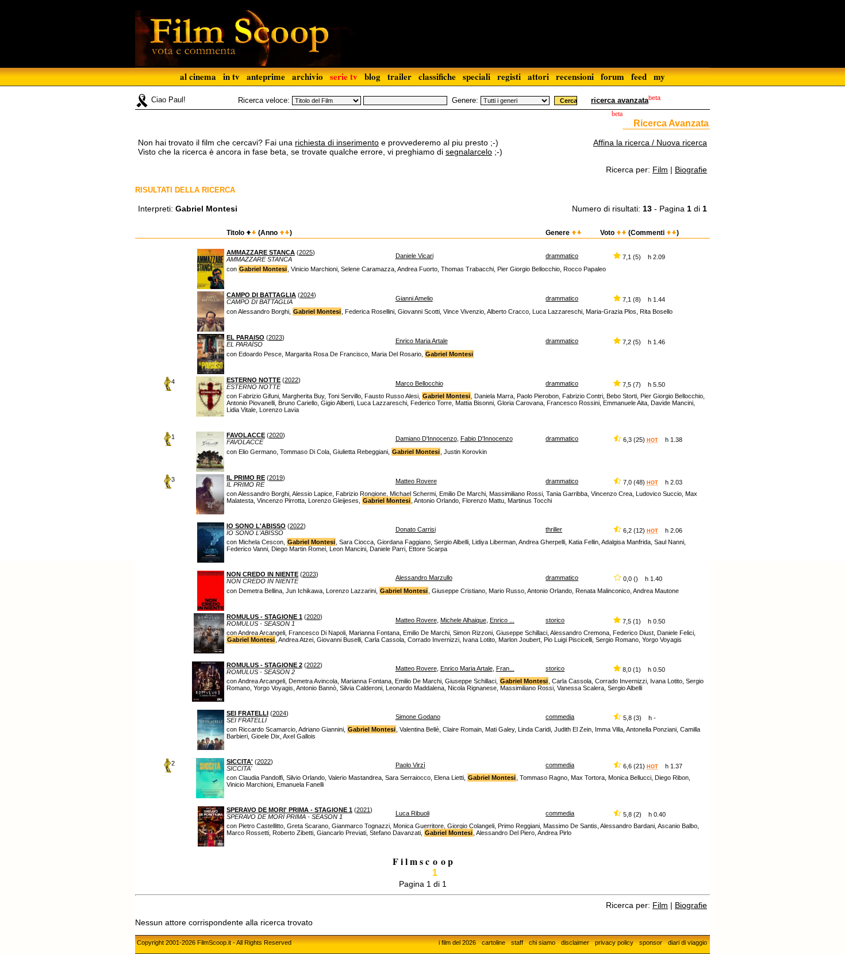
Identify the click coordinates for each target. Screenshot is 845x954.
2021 (363, 809)
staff (517, 942)
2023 (275, 337)
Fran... (505, 668)
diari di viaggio (687, 942)
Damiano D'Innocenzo (426, 438)
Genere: (465, 100)
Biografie (691, 169)
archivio (307, 76)
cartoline (493, 942)
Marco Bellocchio (419, 383)
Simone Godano (417, 716)
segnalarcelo (468, 151)
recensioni (575, 76)
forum (612, 76)
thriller (554, 529)
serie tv (344, 76)
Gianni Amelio (414, 298)
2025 (306, 252)
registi (509, 76)
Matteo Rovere (416, 481)
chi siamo (542, 942)
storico (555, 620)
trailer (399, 76)
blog (372, 76)
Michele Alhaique (463, 620)
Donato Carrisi (415, 529)
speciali (476, 76)
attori (538, 76)
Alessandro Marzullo (423, 577)
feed (639, 76)
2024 (307, 294)
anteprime (266, 76)
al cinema (198, 76)
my (659, 76)
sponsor (650, 942)
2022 (291, 379)
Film (660, 169)
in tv (231, 76)
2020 (276, 435)
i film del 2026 (457, 942)
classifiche (437, 76)
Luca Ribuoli (412, 813)
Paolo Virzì (410, 764)
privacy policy (614, 942)
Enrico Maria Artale (421, 340)
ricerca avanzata (619, 100)
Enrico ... (502, 620)
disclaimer (575, 942)
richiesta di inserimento (337, 142)
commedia (560, 716)
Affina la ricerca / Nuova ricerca (650, 142)
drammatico (562, 255)
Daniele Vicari (414, 255)
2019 (276, 477)
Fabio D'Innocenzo (486, 438)
